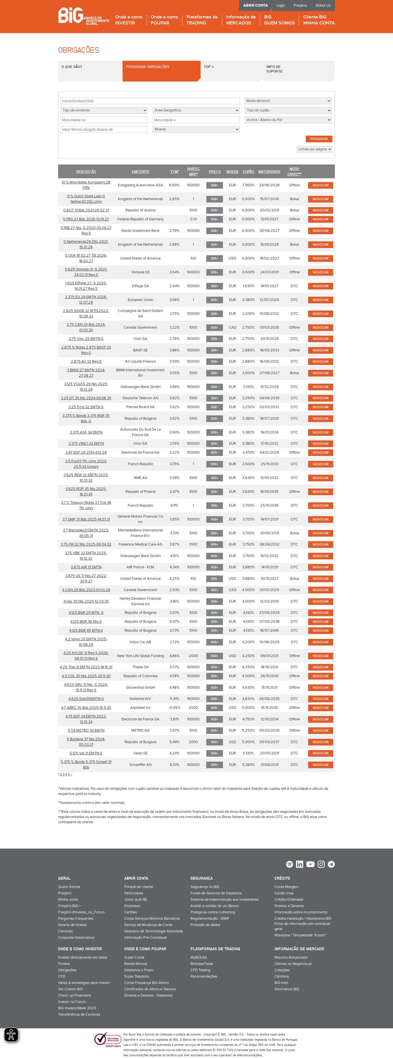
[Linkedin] (299, 865)
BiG (279, 20)
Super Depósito (136, 976)
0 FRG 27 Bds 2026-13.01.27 (86, 219)
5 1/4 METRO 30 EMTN (86, 730)
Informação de (241, 20)
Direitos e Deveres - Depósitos (148, 995)
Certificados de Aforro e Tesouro (150, 989)
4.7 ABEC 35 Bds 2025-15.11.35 (86, 707)
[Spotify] (289, 865)
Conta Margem (286, 887)
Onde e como (128, 20)
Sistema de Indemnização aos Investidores (224, 899)
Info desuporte (274, 68)
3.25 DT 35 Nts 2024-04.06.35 (86, 398)
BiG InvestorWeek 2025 (77, 1008)
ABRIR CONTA (255, 5)
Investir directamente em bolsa (82, 957)
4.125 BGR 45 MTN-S (86, 630)
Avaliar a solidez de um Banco (214, 906)
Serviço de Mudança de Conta (148, 925)
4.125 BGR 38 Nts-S (86, 621)
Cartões (130, 912)
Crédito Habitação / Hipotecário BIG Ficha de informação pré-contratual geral (302, 923)
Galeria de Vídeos (72, 925)
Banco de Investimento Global (83, 16)
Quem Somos (69, 887)
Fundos (64, 964)
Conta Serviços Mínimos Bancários (152, 918)
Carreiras (65, 931)
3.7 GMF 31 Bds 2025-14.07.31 (86, 519)
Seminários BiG (286, 989)
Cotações (282, 970)
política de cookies (188, 1034)
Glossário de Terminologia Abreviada (153, 931)
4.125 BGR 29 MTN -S (86, 612)
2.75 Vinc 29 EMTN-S (86, 338)
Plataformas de (202, 20)
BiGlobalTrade (201, 964)
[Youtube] (310, 865)
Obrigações (67, 970)
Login (280, 5)
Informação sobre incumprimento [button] (300, 912)
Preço (215, 171)
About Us (323, 5)
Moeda (232, 171)
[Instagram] (321, 865)
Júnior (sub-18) (135, 899)
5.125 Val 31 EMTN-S (86, 753)
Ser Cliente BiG (70, 989)
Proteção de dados (205, 925)
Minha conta (68, 899)
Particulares (133, 893)
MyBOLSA (198, 957)
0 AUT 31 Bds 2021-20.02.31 (86, 210)
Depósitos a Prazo (138, 970)
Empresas (132, 906)
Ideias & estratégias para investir (84, 983)
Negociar (321, 185)
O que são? (72, 66)
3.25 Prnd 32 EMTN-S (86, 407)
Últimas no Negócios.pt (293, 964)
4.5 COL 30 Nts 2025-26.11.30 (86, 676)
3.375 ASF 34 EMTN (86, 432)
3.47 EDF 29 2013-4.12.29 (86, 452)
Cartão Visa (283, 893)
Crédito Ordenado (288, 899)
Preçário (300, 5)
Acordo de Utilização (159, 1034)
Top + (209, 66)
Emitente (140, 171)
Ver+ (214, 185)
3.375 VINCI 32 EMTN (86, 443)
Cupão (248, 171)
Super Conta (134, 957)
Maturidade (269, 171)
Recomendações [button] (203, 976)
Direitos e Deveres (289, 906)
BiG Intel (281, 983)
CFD (61, 976)
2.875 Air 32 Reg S (86, 361)
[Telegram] (331, 865)
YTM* (174, 171)
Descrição (86, 171)
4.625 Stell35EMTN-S (86, 698)
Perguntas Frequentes (76, 918)
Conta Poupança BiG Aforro (146, 983)
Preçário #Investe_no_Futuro (81, 912)
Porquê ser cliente (138, 887)
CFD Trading (200, 970)
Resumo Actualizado (291, 957)
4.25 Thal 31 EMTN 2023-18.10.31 (86, 667)
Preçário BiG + (69, 906)
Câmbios (281, 976)
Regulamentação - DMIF (209, 918)
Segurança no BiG (204, 887)
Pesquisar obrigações (147, 66)
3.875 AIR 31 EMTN (86, 567)
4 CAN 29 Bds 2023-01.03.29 (86, 590)
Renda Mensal (135, 964)
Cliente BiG (319, 20)
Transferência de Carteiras (79, 1014)
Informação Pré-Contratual (145, 937)
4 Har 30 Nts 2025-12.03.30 (86, 601)
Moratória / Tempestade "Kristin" (300, 935)
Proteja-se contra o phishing (212, 912)
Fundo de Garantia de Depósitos (216, 893)
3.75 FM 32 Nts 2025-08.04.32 (86, 544)
